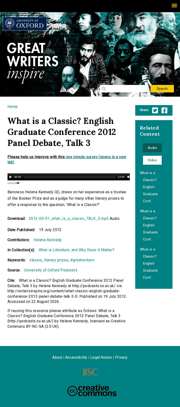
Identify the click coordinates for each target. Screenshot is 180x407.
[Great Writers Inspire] (25, 23)
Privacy (121, 357)
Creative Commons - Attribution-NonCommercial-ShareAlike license (91, 390)
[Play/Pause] (10, 177)
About (57, 357)
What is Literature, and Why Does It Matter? (77, 250)
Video (152, 160)
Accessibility (76, 357)
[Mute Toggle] (129, 177)
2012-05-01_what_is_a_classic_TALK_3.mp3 (69, 218)
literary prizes (56, 260)
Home (13, 106)
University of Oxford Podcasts (50, 270)
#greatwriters (82, 260)
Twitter (155, 110)
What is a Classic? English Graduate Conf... (149, 187)
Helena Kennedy (48, 240)
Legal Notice (101, 357)
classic (36, 260)
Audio (152, 148)
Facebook (164, 110)
